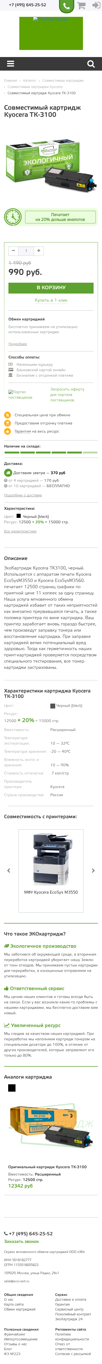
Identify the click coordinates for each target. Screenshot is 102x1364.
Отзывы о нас (15, 1344)
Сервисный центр (69, 1309)
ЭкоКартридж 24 (69, 1319)
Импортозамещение (21, 1339)
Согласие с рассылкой (73, 1354)
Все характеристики (20, 531)
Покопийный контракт (73, 1314)
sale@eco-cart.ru (16, 1281)
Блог (8, 1349)
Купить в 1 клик (51, 300)
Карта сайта (14, 1304)
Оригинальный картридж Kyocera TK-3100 (47, 1167)
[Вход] (96, 5)
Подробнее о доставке (23, 495)
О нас (8, 1299)
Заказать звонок (21, 1242)
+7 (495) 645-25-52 (27, 5)
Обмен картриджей (19, 1309)
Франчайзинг (14, 1334)
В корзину (51, 288)
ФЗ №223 (12, 1354)
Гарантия (23, 431)
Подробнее (17, 344)
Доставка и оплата (70, 1299)
